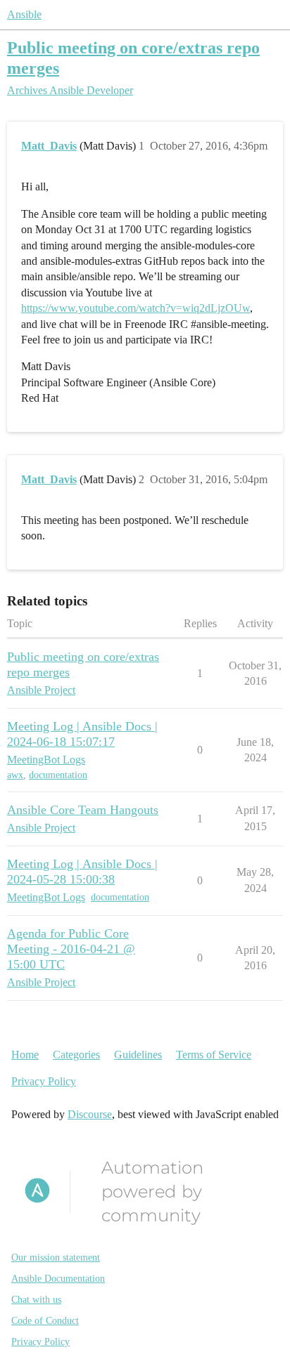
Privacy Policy (43, 1081)
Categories (76, 1055)
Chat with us (36, 1299)
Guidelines (138, 1055)
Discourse (90, 1114)
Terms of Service (213, 1055)
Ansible (24, 14)
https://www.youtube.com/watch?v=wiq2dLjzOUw (135, 308)
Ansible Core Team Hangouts (82, 810)
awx (15, 775)
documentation (58, 775)
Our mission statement (55, 1257)
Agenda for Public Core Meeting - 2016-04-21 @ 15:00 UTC (71, 948)
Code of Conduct (45, 1320)
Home (25, 1055)
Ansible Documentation (58, 1278)
